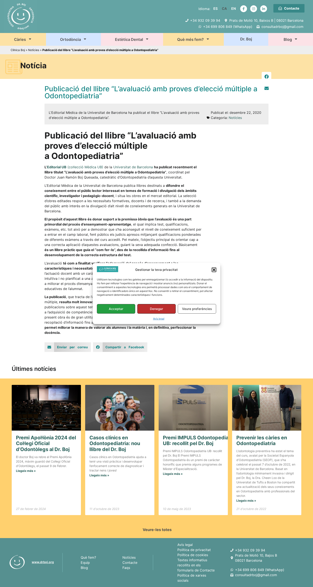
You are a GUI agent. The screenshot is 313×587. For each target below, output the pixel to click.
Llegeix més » (26, 471)
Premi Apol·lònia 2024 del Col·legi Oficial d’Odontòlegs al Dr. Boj (46, 443)
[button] (214, 270)
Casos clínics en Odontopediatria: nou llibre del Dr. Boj (114, 443)
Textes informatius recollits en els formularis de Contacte (196, 565)
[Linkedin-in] (263, 8)
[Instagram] (253, 8)
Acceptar (116, 309)
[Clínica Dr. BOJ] (19, 562)
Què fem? (88, 557)
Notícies (33, 50)
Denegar (156, 309)
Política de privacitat (194, 550)
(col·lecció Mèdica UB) (75, 167)
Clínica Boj (18, 50)
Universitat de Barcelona (133, 167)
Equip (85, 562)
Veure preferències (197, 309)
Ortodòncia (70, 39)
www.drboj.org (43, 562)
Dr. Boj (246, 39)
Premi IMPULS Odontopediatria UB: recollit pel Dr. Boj (199, 441)
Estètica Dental (129, 39)
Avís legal (158, 318)
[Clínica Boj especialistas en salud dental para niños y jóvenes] (232, 550)
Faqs (126, 568)
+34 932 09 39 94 (250, 550)
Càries (20, 39)
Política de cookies (192, 555)
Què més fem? (190, 39)
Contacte (129, 562)
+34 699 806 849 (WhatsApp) (259, 570)
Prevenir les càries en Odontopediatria (261, 441)
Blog (288, 39)
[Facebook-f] (243, 8)
